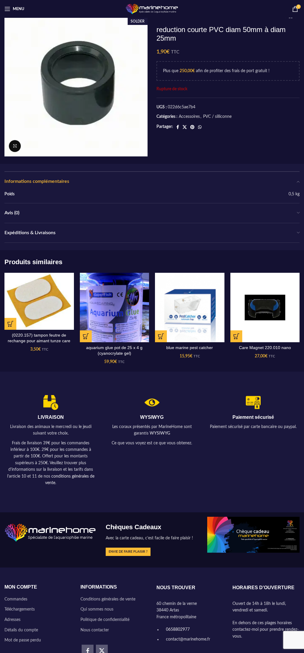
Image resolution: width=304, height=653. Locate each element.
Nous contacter (94, 630)
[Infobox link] (51, 440)
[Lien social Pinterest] (192, 127)
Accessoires (189, 117)
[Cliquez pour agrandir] (15, 146)
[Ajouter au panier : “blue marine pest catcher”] (161, 336)
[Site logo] (152, 9)
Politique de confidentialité (104, 620)
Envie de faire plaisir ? (128, 551)
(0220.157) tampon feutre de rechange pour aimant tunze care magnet (39, 341)
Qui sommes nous (96, 609)
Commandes (15, 599)
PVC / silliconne (217, 117)
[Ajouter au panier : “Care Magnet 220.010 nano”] (236, 336)
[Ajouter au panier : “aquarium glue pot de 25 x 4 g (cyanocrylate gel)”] (86, 336)
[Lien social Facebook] (178, 127)
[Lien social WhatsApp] (199, 127)
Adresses (12, 620)
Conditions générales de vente (107, 599)
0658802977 (177, 629)
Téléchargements (19, 609)
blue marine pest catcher (189, 347)
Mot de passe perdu (22, 640)
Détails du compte (21, 630)
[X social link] (185, 127)
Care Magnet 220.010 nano (265, 347)
